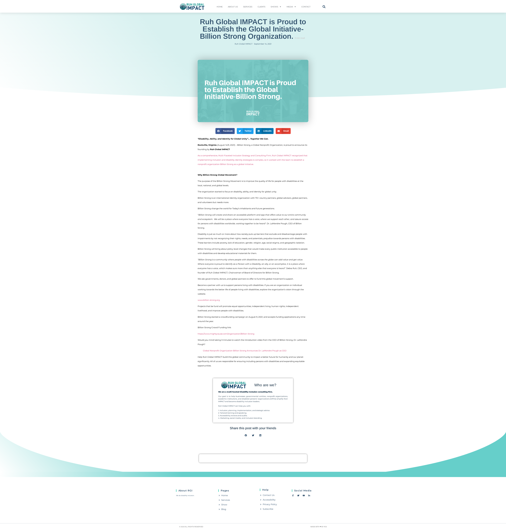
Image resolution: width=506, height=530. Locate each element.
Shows (274, 7)
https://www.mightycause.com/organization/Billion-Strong (226, 334)
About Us (233, 7)
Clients (261, 7)
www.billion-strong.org (209, 300)
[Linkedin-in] (309, 495)
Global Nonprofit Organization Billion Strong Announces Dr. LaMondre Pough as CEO (244, 350)
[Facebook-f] (293, 495)
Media (290, 7)
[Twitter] (298, 495)
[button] (324, 6)
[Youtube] (304, 495)
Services (247, 7)
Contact (305, 7)
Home (220, 7)
